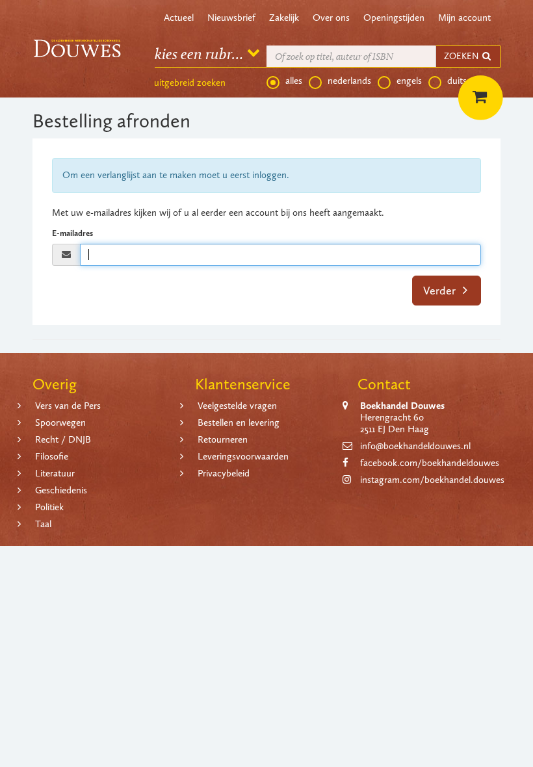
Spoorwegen (60, 422)
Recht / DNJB (63, 439)
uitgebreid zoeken (190, 82)
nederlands (349, 80)
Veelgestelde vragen (237, 405)
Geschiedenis (61, 490)
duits (457, 80)
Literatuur (55, 473)
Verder (440, 290)
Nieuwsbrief (231, 17)
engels (409, 80)
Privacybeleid (224, 473)
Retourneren (223, 439)
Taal (43, 524)
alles (293, 80)
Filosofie (51, 456)
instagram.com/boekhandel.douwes (432, 480)
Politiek (49, 507)
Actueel (179, 17)
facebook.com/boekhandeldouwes (429, 463)
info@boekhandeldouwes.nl (415, 446)
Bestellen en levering (239, 422)
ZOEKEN (462, 56)
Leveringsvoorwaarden (243, 456)
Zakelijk (284, 17)
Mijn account (464, 17)
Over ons (331, 17)
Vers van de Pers (68, 405)
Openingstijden (393, 17)
